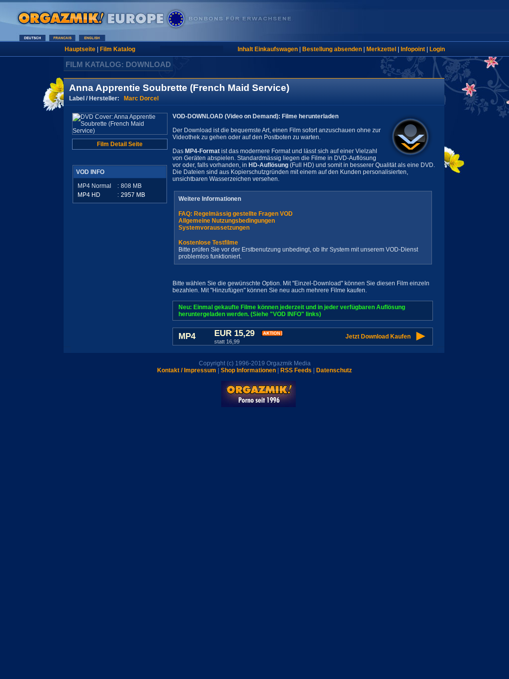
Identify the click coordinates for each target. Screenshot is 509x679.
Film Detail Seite (120, 144)
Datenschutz (334, 370)
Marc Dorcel (141, 98)
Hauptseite (80, 49)
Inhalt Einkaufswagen (268, 49)
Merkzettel (381, 49)
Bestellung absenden (332, 49)
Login (437, 49)
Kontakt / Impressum (186, 370)
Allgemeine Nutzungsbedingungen (226, 220)
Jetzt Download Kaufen (378, 336)
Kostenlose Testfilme (208, 242)
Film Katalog (117, 49)
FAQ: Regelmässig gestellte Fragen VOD (235, 213)
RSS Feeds (296, 370)
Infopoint (413, 49)
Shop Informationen (248, 370)
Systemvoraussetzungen (214, 227)
